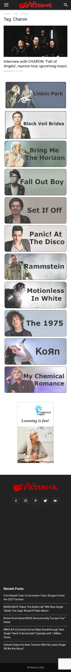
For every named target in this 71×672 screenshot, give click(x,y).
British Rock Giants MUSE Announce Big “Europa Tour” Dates (34, 620)
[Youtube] (55, 501)
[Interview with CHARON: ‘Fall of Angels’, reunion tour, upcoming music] (35, 41)
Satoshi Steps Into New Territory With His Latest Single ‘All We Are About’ (35, 646)
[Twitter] (45, 501)
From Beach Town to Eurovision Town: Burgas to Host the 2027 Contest (34, 597)
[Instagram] (25, 501)
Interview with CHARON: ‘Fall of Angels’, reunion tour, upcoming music (35, 63)
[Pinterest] (35, 501)
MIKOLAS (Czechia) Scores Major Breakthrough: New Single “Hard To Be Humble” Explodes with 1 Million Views (34, 633)
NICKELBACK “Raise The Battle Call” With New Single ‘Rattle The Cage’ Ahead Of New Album (33, 608)
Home (7, 13)
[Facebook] (15, 501)
